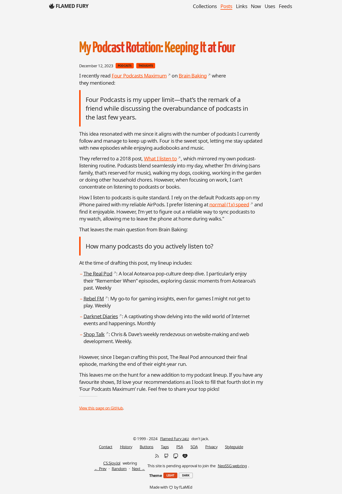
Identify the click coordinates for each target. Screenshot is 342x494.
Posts (226, 6)
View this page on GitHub (101, 408)
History (126, 446)
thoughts (145, 66)
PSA (179, 446)
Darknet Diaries (100, 316)
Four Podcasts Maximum (139, 75)
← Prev (100, 468)
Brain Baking (193, 75)
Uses (270, 6)
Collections (205, 6)
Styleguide (234, 446)
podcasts (125, 66)
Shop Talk (94, 334)
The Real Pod (97, 273)
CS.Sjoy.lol (111, 463)
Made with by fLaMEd (171, 487)
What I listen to (160, 158)
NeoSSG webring (232, 465)
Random (119, 468)
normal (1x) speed (229, 204)
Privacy (211, 446)
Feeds (285, 6)
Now (256, 6)
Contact (105, 446)
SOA (194, 446)
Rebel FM (93, 298)
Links (241, 6)
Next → (138, 468)
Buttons (146, 446)
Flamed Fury (174, 438)
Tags (165, 446)
